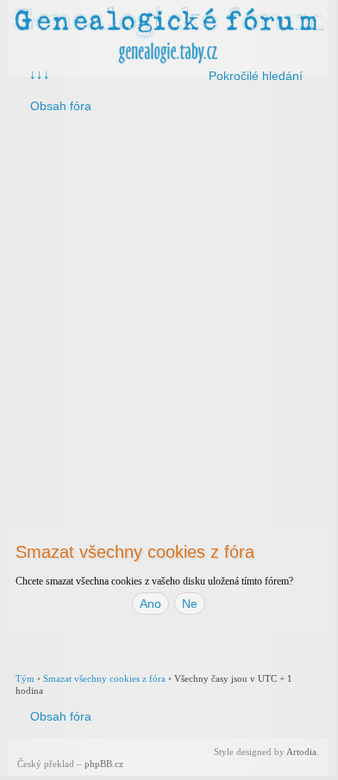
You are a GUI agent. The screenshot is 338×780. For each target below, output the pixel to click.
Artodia (301, 751)
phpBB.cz (103, 763)
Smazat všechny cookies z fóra (104, 678)
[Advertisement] (168, 305)
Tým (25, 678)
